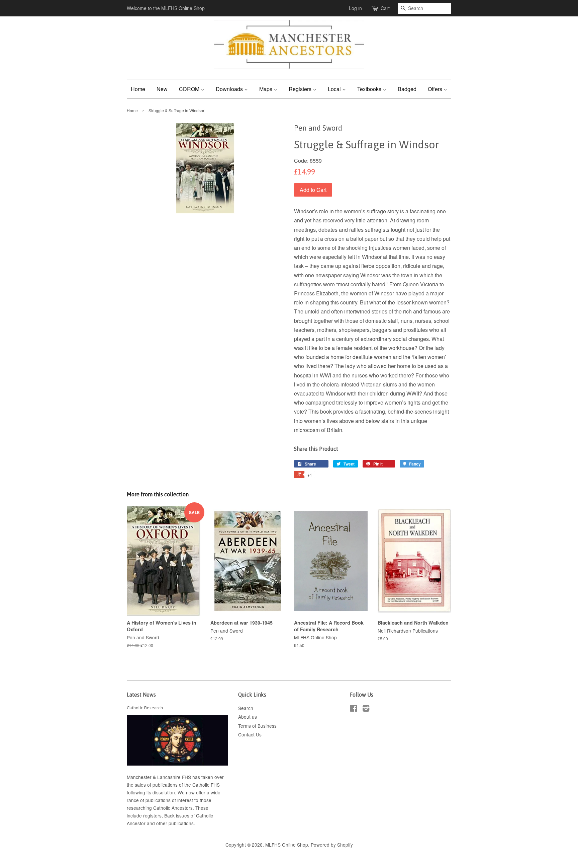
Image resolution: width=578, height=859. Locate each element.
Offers (436, 89)
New (162, 89)
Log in (355, 8)
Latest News (141, 695)
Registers (301, 89)
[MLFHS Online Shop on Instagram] (366, 709)
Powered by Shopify (332, 844)
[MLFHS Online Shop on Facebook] (354, 709)
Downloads (230, 89)
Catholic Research (145, 707)
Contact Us (250, 734)
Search (245, 708)
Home (138, 89)
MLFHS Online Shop (286, 844)
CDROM (190, 89)
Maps (266, 89)
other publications (175, 823)
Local (335, 89)
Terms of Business (257, 725)
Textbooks (370, 89)
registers (152, 815)
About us (247, 716)
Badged (407, 89)
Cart (385, 8)
